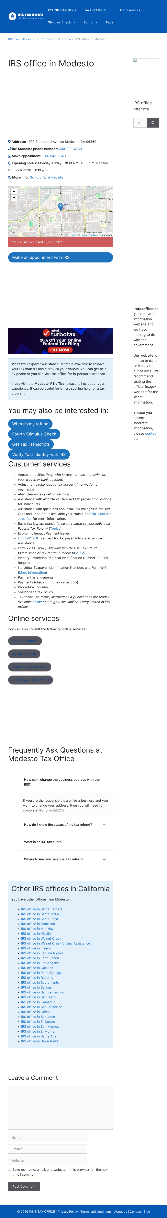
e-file (80, 553)
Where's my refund (30, 423)
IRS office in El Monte (37, 1031)
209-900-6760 (70, 149)
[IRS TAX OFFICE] (26, 16)
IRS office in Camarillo (38, 1002)
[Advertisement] (60, 103)
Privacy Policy (68, 1212)
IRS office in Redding (37, 978)
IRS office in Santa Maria (40, 914)
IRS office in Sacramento (40, 982)
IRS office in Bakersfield (39, 1041)
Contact (135, 1212)
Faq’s (109, 22)
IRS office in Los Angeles (40, 963)
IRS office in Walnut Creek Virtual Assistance (55, 943)
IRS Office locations (62, 10)
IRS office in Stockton (38, 924)
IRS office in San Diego (39, 997)
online (37, 602)
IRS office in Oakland (37, 968)
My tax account (24, 654)
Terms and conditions (96, 1212)
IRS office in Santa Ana (38, 1036)
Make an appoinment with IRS (41, 257)
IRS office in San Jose (38, 1017)
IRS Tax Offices (20, 39)
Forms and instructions (29, 667)
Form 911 (28, 538)
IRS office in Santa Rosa (39, 919)
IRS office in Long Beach (40, 958)
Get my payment (25, 641)
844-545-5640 (54, 156)
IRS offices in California (53, 39)
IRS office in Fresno (36, 948)
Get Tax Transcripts (31, 444)
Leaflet (73, 235)
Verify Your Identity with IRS (39, 454)
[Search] (153, 123)
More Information (32, 572)
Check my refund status (30, 680)
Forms (88, 22)
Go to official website (46, 177)
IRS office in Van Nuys (38, 929)
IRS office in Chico (35, 1012)
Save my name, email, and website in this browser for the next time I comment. (60, 1171)
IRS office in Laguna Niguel (42, 953)
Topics (55, 528)
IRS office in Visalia (36, 933)
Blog (147, 1212)
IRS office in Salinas (36, 987)
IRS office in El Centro (38, 1022)
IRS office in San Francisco (41, 1007)
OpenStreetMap (89, 235)
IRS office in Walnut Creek (41, 938)
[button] (60, 207)
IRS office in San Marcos (40, 1026)
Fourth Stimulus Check (34, 434)
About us (120, 1212)
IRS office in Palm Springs (41, 973)
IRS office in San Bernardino (42, 992)
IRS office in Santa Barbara (42, 909)
